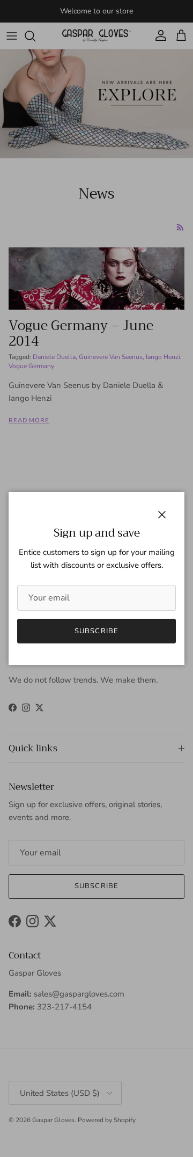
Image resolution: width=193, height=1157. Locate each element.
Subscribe (96, 631)
